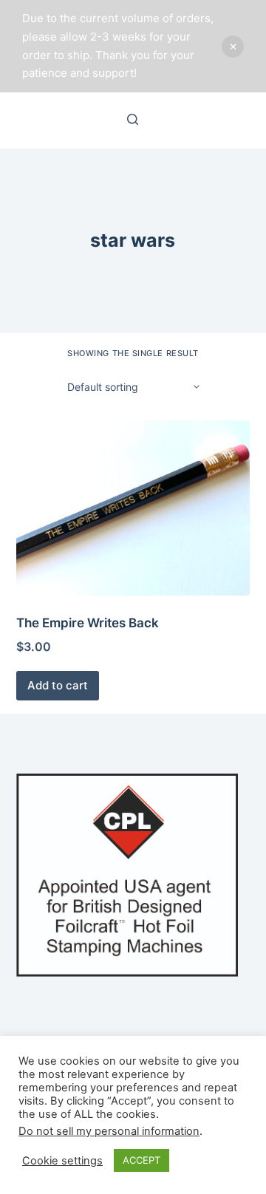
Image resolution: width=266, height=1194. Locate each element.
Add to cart (57, 685)
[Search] (132, 119)
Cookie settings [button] (62, 1160)
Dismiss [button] (233, 46)
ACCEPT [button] (141, 1160)
